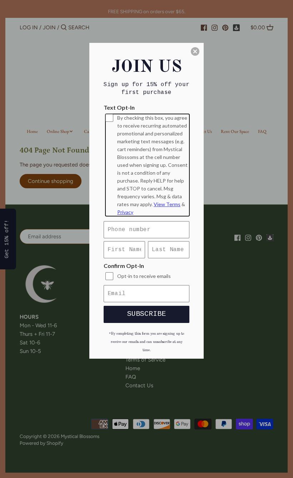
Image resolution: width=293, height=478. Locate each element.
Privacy (125, 212)
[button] (195, 51)
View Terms (167, 204)
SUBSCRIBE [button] (146, 314)
